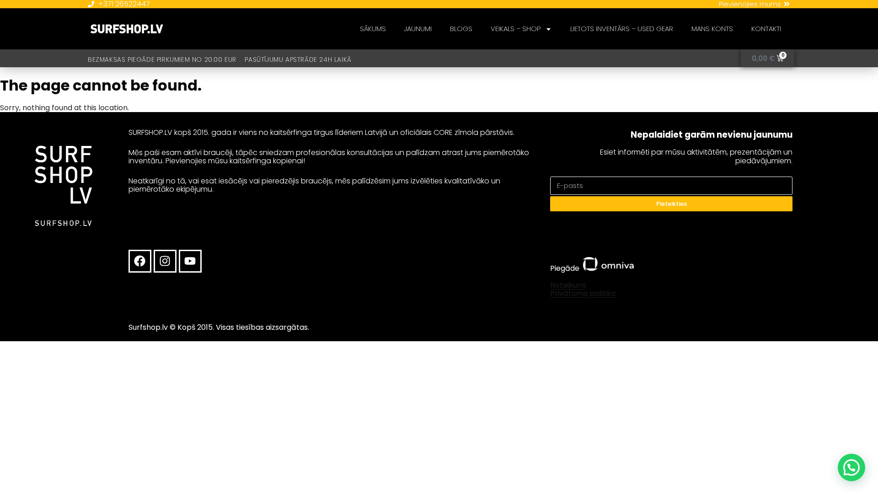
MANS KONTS (712, 28)
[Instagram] (165, 261)
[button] (851, 467)
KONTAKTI (766, 28)
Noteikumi (568, 285)
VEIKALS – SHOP (516, 28)
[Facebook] (139, 261)
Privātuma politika (583, 293)
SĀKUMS (373, 28)
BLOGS (461, 28)
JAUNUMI (418, 28)
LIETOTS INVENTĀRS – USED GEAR (621, 28)
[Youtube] (190, 261)
